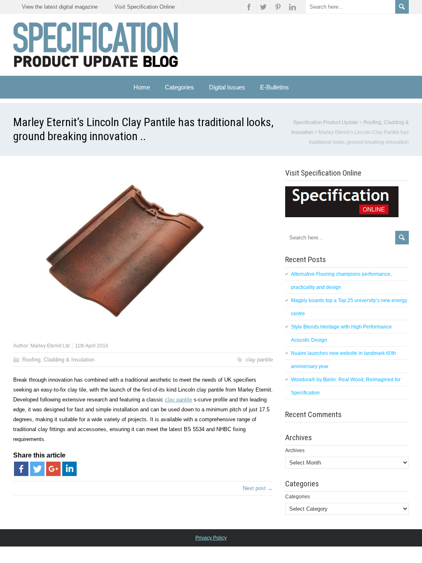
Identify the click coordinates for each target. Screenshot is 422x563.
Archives (295, 450)
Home (142, 87)
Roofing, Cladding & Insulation (58, 360)
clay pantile (259, 360)
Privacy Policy (211, 538)
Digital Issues (227, 87)
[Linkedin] (69, 469)
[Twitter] (37, 469)
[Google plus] (53, 469)
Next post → (258, 488)
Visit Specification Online (145, 7)
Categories (297, 497)
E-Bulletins (274, 87)
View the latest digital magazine (60, 7)
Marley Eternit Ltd (50, 346)
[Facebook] (21, 469)
